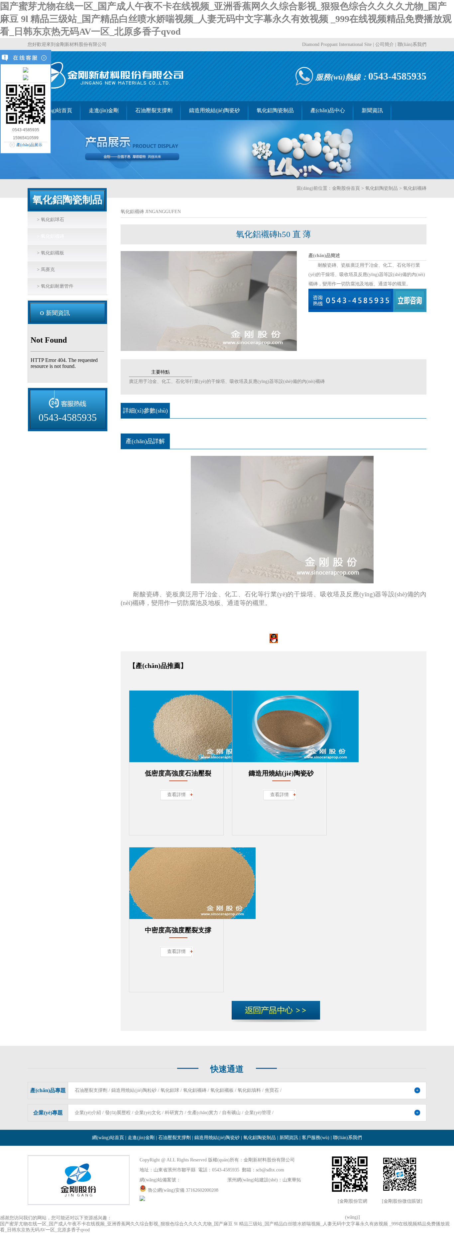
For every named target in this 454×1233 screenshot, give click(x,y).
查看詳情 (176, 794)
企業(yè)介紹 (88, 1112)
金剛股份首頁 (346, 188)
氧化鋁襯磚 (194, 1090)
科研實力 (174, 1112)
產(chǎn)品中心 (327, 110)
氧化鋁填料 (249, 1090)
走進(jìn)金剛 (104, 110)
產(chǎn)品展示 (29, 145)
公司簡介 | (386, 44)
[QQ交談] (366, 300)
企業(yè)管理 (258, 1112)
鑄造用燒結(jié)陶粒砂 (134, 1090)
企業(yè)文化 (148, 1112)
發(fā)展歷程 (118, 1112)
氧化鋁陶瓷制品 (275, 110)
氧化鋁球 (170, 1090)
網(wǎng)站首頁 (54, 110)
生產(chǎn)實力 (202, 1112)
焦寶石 (272, 1090)
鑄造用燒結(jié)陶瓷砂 (214, 110)
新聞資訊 (372, 110)
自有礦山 (231, 1112)
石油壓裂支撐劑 (153, 110)
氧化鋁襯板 (222, 1090)
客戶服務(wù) (315, 1137)
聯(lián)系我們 (411, 44)
